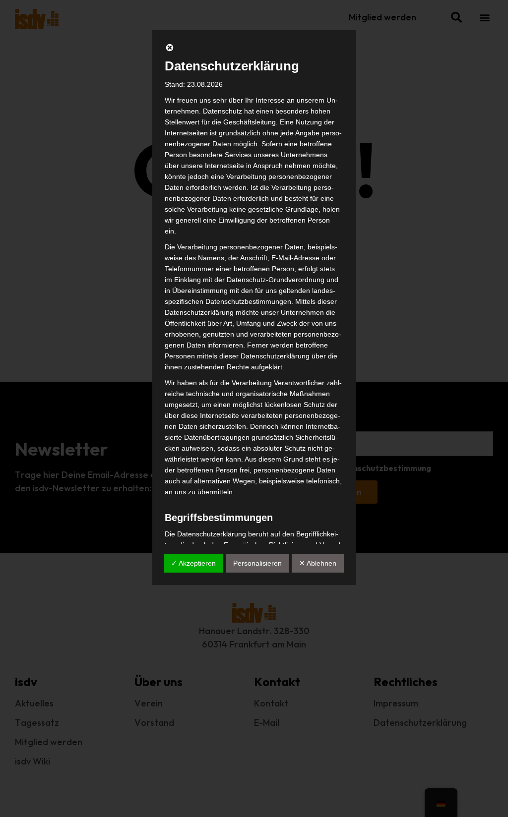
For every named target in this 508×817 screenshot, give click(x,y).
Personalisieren (257, 563)
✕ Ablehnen (317, 563)
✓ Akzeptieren (193, 563)
